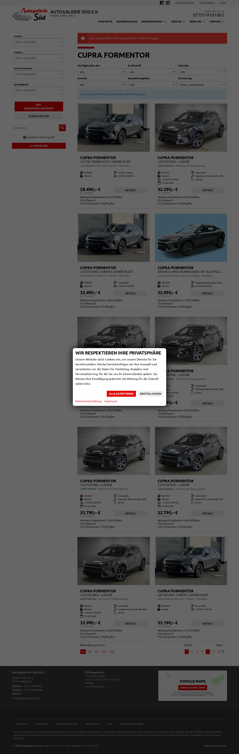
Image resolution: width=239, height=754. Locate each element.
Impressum (110, 401)
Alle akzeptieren (121, 393)
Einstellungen (150, 393)
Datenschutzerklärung (88, 401)
